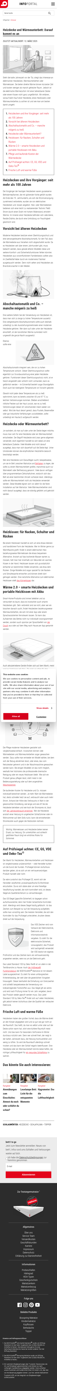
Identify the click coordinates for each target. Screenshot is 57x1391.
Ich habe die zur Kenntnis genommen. (27, 1159)
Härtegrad (28, 1273)
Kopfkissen (28, 1324)
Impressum (28, 1249)
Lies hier (31, 1373)
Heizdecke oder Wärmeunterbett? (23, 133)
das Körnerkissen (24, 580)
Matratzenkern (28, 1283)
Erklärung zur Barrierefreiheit (29, 1255)
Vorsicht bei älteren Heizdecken (22, 121)
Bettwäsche (28, 1327)
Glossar (13, 20)
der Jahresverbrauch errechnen (20, 811)
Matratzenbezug (28, 1286)
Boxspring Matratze (29, 1317)
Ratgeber (6, 1086)
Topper (47, 1124)
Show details (42, 708)
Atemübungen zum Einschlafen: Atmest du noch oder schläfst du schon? (11, 1099)
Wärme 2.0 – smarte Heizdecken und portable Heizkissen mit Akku (25, 147)
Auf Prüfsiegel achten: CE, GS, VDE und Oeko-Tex (26, 164)
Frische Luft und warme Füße (21, 170)
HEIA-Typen (28, 1276)
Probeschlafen (28, 1270)
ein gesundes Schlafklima (36, 1052)
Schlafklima (36, 1124)
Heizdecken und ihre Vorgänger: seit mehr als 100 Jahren (27, 115)
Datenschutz (28, 1252)
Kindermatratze (28, 1321)
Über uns (28, 1232)
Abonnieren (28, 1174)
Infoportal (6, 20)
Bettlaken (39, 463)
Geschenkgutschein (28, 1280)
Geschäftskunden (28, 1242)
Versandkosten (28, 1239)
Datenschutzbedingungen (31, 1157)
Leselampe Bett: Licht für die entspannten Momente (28, 1095)
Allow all (16, 716)
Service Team (28, 1235)
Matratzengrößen (28, 1290)
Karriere (28, 1245)
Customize (41, 717)
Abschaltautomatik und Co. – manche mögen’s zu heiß (25, 127)
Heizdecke (24, 1124)
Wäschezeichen (9, 785)
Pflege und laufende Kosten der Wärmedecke (22, 155)
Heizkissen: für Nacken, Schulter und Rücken (25, 139)
